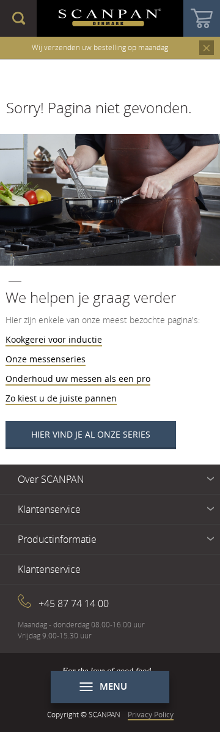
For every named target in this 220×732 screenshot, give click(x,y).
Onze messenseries (46, 359)
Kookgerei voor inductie (54, 339)
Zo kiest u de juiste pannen (61, 398)
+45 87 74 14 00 (73, 603)
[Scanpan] (110, 18)
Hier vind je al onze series (90, 434)
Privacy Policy (151, 714)
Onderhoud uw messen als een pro (78, 378)
